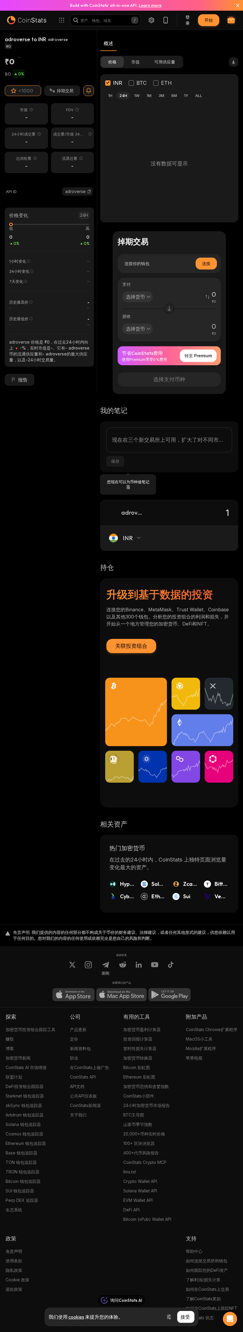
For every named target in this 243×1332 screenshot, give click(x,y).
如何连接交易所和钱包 (206, 1260)
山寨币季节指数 (137, 1124)
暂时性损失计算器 (139, 1048)
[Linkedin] (138, 968)
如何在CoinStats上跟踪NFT (211, 1308)
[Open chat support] (230, 1319)
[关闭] (234, 5)
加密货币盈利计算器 (142, 1029)
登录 (188, 20)
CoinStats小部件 (138, 1095)
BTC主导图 (133, 1114)
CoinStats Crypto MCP (145, 1162)
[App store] (73, 994)
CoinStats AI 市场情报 (26, 1067)
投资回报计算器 (137, 1038)
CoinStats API (83, 1076)
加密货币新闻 (18, 1057)
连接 (206, 263)
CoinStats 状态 (200, 1317)
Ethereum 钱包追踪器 (26, 1143)
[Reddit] (122, 968)
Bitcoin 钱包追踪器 (23, 1181)
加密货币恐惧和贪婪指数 (146, 1086)
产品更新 (78, 1029)
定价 (74, 1038)
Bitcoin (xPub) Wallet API (147, 1219)
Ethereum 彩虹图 (139, 1076)
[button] (89, 191)
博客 (10, 1048)
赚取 (10, 1038)
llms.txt (129, 1171)
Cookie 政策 (17, 1279)
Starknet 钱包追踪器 (25, 1095)
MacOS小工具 (199, 1038)
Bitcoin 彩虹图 (136, 1067)
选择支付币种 (169, 379)
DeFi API (131, 1209)
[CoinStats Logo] (26, 20)
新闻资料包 (80, 1048)
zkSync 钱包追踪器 (24, 1105)
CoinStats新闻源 (85, 1105)
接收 (126, 316)
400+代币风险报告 (141, 1152)
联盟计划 (14, 1076)
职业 (74, 1057)
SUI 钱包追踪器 (20, 1190)
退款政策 (14, 1289)
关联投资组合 (131, 646)
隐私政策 (14, 1270)
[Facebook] (170, 968)
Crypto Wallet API (140, 1181)
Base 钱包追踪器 (21, 1152)
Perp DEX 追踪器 (22, 1200)
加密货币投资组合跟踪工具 (30, 1029)
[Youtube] (154, 968)
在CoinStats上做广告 (89, 1067)
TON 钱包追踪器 (21, 1162)
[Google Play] (169, 994)
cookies (76, 1317)
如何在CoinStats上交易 (207, 1289)
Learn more (150, 5)
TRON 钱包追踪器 (22, 1171)
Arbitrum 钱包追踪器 (25, 1114)
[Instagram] (88, 968)
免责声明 (14, 1251)
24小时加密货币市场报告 (146, 1105)
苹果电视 (194, 1057)
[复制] (89, 191)
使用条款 (14, 1260)
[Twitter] (72, 968)
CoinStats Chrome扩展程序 (211, 1029)
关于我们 (78, 1114)
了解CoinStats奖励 (203, 1298)
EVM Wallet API (138, 1200)
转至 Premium (198, 355)
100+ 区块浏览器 (139, 1143)
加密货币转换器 (137, 1057)
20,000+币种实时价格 (144, 1133)
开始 (208, 20)
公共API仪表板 (83, 1095)
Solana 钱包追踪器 (23, 1124)
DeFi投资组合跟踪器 (25, 1086)
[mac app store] (121, 994)
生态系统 (14, 1209)
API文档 (77, 1086)
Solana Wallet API (140, 1190)
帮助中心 (194, 1251)
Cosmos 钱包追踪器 (24, 1133)
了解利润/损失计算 (203, 1279)
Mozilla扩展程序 (201, 1048)
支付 (126, 284)
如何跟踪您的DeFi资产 (207, 1270)
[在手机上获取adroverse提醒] (88, 90)
